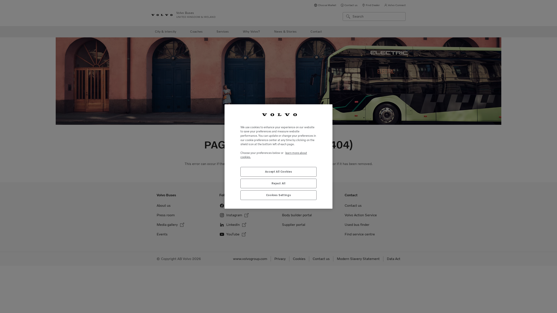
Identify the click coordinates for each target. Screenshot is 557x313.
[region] (278, 156)
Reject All (278, 183)
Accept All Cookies (278, 171)
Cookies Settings (278, 195)
